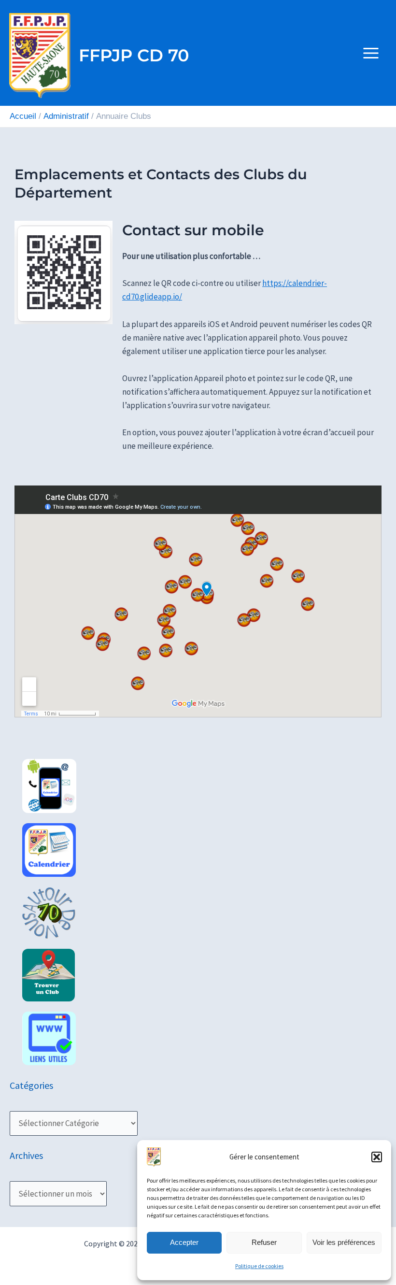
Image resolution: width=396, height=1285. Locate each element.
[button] (377, 1157)
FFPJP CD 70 (134, 55)
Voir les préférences (343, 1242)
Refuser (264, 1242)
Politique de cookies (259, 1266)
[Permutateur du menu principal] (371, 53)
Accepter (184, 1242)
